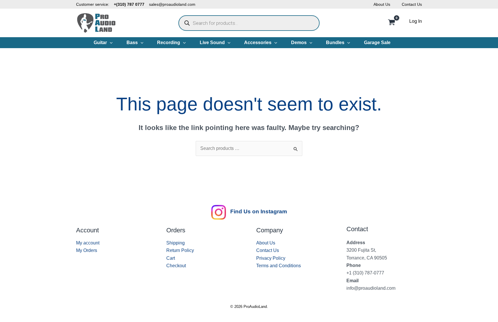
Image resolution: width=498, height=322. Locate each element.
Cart (170, 258)
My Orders (86, 250)
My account (87, 242)
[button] (110, 42)
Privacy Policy (270, 258)
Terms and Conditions (278, 265)
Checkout (176, 265)
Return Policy (180, 250)
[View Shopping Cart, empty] (391, 23)
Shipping (175, 242)
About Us (381, 4)
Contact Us (412, 4)
